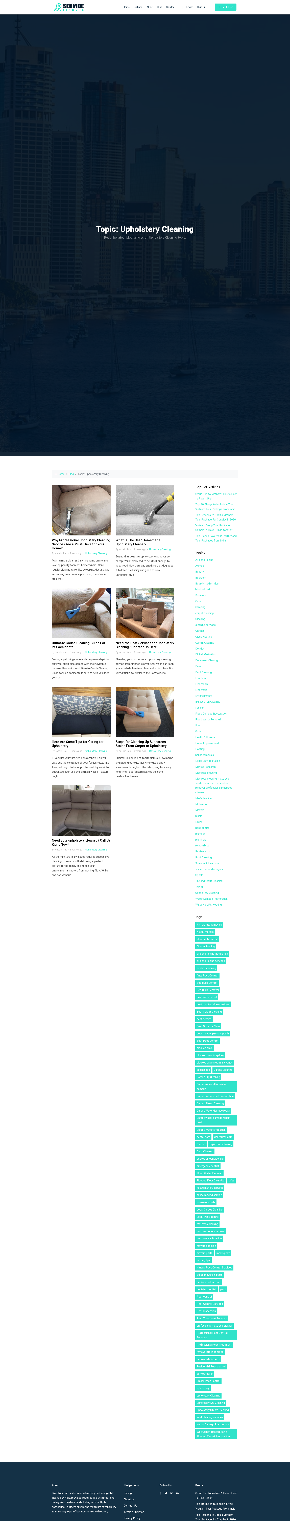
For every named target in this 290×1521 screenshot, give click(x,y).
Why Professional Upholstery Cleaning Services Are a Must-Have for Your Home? (81, 544)
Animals (199, 565)
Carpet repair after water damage (211, 1086)
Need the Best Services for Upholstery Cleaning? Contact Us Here (145, 645)
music (198, 816)
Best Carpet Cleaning (209, 1011)
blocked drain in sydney (210, 1055)
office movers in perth (210, 1274)
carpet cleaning (204, 613)
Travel (199, 886)
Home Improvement (207, 743)
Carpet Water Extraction (211, 1129)
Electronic (201, 690)
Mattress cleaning (206, 772)
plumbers (200, 839)
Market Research (205, 766)
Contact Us (130, 1505)
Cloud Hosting (203, 636)
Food (198, 725)
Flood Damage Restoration (211, 713)
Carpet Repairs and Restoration (215, 1096)
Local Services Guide (207, 760)
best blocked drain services (213, 1004)
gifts (231, 1180)
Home (126, 7)
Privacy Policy (132, 1518)
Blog (159, 7)
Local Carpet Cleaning (210, 1209)
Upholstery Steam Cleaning (213, 1410)
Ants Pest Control (207, 975)
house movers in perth (210, 1187)
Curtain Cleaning (204, 642)
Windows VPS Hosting (208, 904)
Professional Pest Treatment (214, 1344)
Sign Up (201, 7)
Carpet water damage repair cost (213, 1120)
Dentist (199, 648)
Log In (189, 7)
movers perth (204, 1253)
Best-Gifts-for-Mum (207, 583)
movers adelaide (206, 1245)
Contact (171, 7)
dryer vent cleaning (221, 1144)
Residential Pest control (211, 1366)
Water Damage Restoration (211, 898)
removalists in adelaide (210, 1351)
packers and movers (208, 1282)
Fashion (199, 707)
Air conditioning (204, 559)
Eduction (200, 678)
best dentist (204, 1019)
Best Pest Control (207, 1040)
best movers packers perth (213, 1033)
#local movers (205, 931)
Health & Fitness (205, 737)
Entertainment (203, 695)
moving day (223, 1253)
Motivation (201, 804)
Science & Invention (207, 863)
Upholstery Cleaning (96, 553)
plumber (200, 833)
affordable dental (207, 939)
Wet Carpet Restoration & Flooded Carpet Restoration (213, 1434)
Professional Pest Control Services (212, 1335)
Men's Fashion (203, 798)
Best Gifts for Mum (208, 1026)
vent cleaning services (210, 1417)
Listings (138, 7)
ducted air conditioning (210, 1158)
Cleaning (200, 619)
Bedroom (200, 577)
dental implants (223, 1137)
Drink (198, 666)
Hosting (200, 749)
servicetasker (205, 1373)
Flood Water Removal (208, 719)
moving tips (203, 1260)
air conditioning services (211, 961)
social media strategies (209, 869)
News (198, 821)
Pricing (128, 1493)
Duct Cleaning (203, 672)
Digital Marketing (205, 654)
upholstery (203, 1388)
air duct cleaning (206, 968)
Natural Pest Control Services (214, 1267)
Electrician (201, 684)
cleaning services (205, 625)
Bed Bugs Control (207, 982)
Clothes (200, 630)
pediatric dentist (206, 1289)
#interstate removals (209, 924)
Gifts (198, 731)
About (150, 7)
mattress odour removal (211, 1231)
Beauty (199, 571)
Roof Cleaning (203, 857)
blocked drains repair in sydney (215, 1062)
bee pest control (207, 997)
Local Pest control (208, 1216)
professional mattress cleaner (214, 1325)
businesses (203, 1069)
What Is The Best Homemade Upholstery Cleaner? (138, 542)
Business (200, 595)
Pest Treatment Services (212, 1318)
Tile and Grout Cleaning (209, 881)
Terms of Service (134, 1512)
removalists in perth (208, 1359)
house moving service (209, 1195)
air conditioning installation (212, 953)
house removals (204, 755)
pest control (202, 827)
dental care (203, 1137)
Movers (199, 810)
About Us (129, 1499)
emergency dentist (208, 1166)
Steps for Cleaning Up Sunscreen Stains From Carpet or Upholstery (141, 744)
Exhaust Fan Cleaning (207, 701)
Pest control (204, 1296)
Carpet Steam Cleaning (210, 1103)
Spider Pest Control (208, 1381)
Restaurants (202, 851)
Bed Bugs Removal (208, 990)
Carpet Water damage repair (213, 1110)
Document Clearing (206, 660)
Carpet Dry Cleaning (208, 1077)
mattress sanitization (209, 1238)
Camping (200, 607)
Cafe (198, 601)
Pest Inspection (206, 1311)
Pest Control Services (210, 1303)
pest (223, 1289)
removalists (202, 845)
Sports (199, 875)
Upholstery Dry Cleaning (211, 1402)
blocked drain (203, 589)
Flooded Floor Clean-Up (211, 1180)
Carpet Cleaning (223, 1069)
